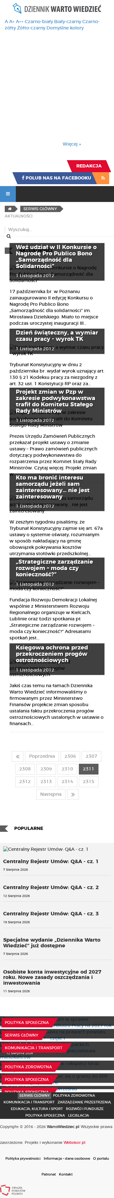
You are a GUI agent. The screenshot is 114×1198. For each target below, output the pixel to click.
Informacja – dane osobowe (67, 1158)
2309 (46, 769)
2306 (70, 756)
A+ (12, 22)
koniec (73, 794)
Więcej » (72, 144)
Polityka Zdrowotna (28, 1067)
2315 (88, 782)
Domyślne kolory (65, 28)
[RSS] (103, 178)
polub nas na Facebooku (57, 178)
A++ (19, 22)
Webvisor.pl (75, 1143)
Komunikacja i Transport (33, 1048)
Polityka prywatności (23, 1158)
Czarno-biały (39, 22)
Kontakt (66, 1174)
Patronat (48, 1174)
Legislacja (78, 1115)
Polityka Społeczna (27, 1023)
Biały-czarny (67, 22)
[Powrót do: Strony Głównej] (10, 209)
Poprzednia (42, 756)
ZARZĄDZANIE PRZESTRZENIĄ (84, 1102)
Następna (50, 794)
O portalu (101, 1158)
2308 (25, 769)
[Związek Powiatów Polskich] (12, 1190)
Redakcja (89, 166)
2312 (25, 782)
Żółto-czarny (31, 28)
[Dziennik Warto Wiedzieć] (57, 8)
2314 (67, 782)
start (17, 756)
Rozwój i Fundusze (85, 1109)
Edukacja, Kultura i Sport (37, 1109)
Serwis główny (21, 1035)
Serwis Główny (34, 1095)
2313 (46, 782)
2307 (91, 756)
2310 (67, 769)
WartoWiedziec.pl (63, 1127)
